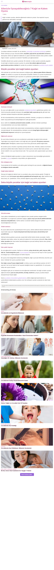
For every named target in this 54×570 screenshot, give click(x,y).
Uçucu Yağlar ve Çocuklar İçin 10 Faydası (14, 403)
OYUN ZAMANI (4, 5)
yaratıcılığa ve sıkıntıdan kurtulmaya (36, 51)
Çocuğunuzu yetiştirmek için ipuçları (10, 379)
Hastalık (3, 446)
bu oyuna (8, 158)
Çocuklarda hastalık (6, 424)
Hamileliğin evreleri (5, 356)
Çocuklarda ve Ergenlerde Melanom (12, 313)
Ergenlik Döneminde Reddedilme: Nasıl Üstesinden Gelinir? (19, 335)
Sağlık (2, 311)
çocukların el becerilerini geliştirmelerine (15, 278)
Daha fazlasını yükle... (27, 474)
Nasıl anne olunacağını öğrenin (8, 469)
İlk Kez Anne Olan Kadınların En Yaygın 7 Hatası (16, 470)
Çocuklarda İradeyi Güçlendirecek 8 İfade (14, 380)
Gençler (3, 334)
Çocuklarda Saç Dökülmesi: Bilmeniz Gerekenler (16, 448)
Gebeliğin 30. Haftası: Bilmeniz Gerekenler (14, 358)
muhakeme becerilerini (30, 110)
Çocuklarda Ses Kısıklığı (8, 425)
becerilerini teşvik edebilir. (46, 65)
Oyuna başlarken (24, 252)
